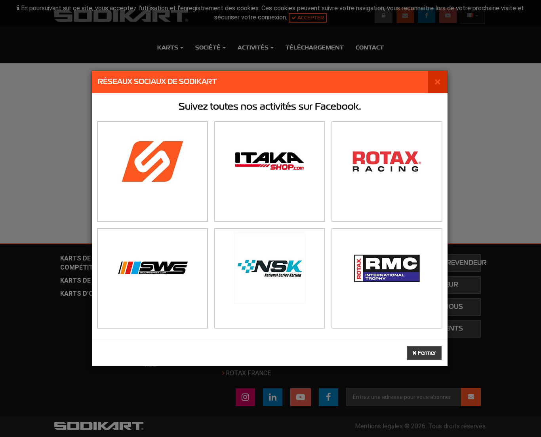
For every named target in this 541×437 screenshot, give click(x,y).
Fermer (426, 353)
